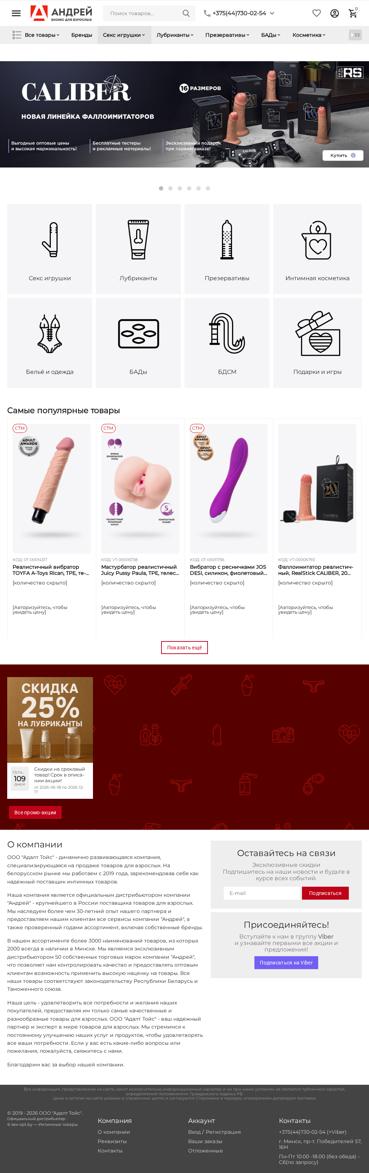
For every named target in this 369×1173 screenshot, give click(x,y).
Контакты (110, 1150)
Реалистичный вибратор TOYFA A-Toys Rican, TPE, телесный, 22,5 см (49, 570)
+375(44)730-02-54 (239, 13)
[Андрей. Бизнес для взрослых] (61, 13)
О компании (114, 1132)
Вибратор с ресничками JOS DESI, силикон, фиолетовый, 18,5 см (228, 570)
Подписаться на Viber (286, 963)
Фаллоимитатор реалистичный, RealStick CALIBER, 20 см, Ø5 (315, 570)
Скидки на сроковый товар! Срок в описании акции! (59, 774)
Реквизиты (112, 1141)
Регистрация (223, 1132)
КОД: (18, 559)
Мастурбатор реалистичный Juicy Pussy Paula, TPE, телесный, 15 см (139, 570)
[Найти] (186, 13)
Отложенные (205, 1150)
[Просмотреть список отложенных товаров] (317, 13)
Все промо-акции (35, 812)
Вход (194, 1132)
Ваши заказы (205, 1141)
